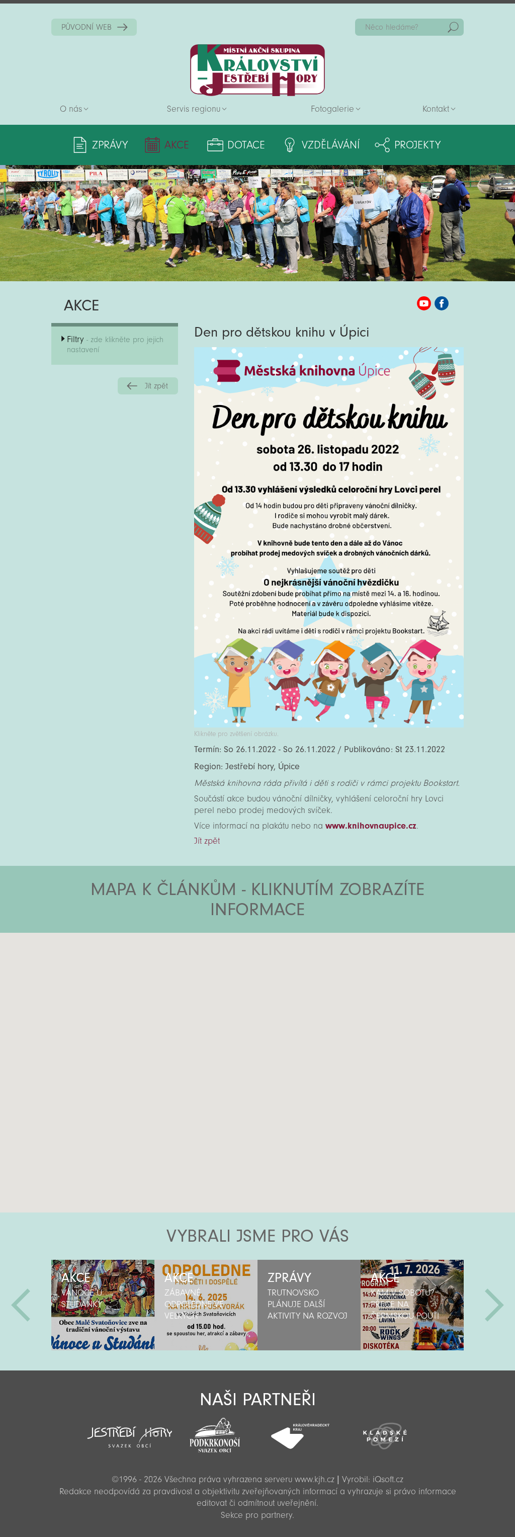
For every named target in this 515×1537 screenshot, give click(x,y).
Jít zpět (156, 385)
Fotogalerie (332, 109)
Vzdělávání (331, 144)
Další (494, 1305)
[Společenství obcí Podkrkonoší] (215, 1432)
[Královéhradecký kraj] (300, 1431)
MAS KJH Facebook (442, 303)
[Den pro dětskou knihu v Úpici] (328, 724)
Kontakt (435, 109)
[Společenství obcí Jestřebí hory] (129, 1430)
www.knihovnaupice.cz (370, 826)
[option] (102, 1305)
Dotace (246, 144)
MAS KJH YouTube (424, 303)
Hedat (453, 27)
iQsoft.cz (388, 1479)
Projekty (417, 144)
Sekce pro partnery (256, 1515)
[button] (285, 993)
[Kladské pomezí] (384, 1431)
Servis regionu (193, 109)
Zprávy (110, 144)
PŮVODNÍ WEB (86, 27)
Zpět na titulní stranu (257, 70)
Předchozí (20, 1305)
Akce (176, 144)
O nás (71, 109)
